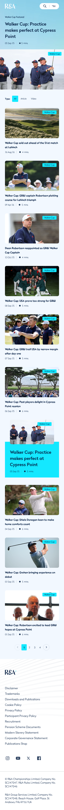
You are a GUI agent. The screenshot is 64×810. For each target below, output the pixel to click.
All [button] (15, 98)
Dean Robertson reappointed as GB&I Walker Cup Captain (31, 250)
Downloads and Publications (22, 699)
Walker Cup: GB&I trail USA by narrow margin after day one (31, 351)
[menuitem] (10, 6)
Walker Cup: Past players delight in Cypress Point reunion (30, 404)
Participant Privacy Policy (20, 716)
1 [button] (24, 647)
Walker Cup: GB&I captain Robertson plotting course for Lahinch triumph (31, 197)
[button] (45, 6)
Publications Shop (16, 743)
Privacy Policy (13, 710)
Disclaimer (11, 688)
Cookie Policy (13, 704)
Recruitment (13, 721)
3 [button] (34, 647)
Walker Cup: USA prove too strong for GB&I (30, 300)
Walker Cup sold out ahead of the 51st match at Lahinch (31, 145)
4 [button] (40, 647)
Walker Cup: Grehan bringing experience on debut (30, 574)
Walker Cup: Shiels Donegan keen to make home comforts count (29, 522)
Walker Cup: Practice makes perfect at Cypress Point (30, 30)
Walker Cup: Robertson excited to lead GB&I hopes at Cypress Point (31, 627)
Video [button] (33, 98)
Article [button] (24, 98)
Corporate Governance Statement (26, 738)
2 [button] (29, 647)
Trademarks (12, 693)
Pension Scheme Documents (23, 727)
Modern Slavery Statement (22, 732)
